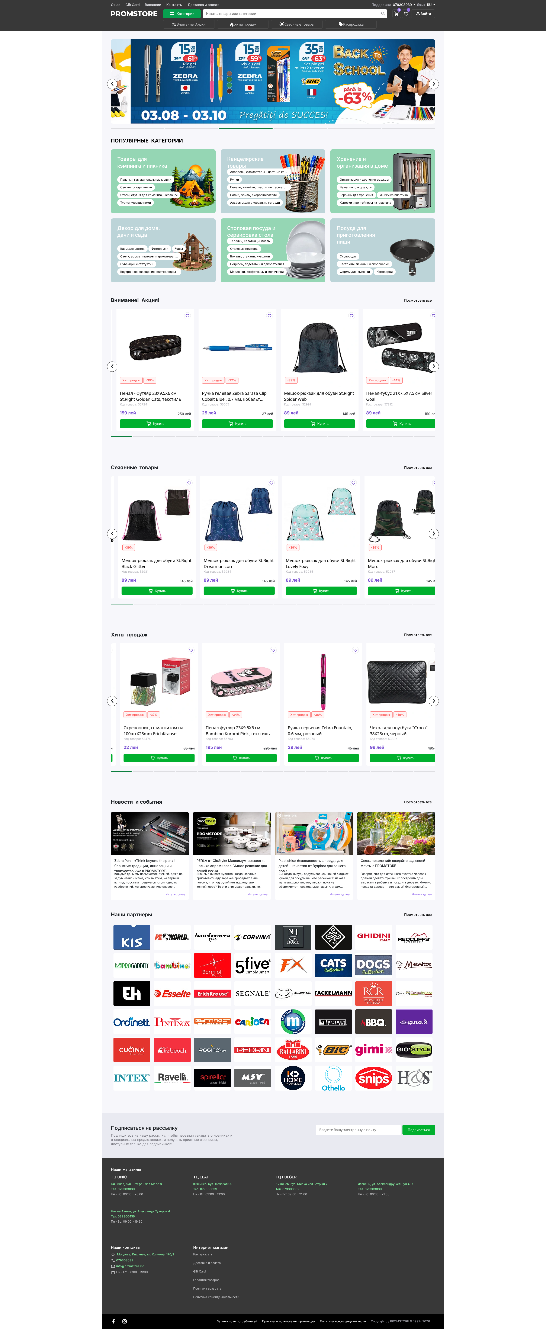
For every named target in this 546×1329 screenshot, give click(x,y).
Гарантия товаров (206, 1280)
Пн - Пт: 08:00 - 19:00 (132, 1272)
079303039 (124, 1260)
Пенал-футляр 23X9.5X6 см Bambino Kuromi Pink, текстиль (156, 730)
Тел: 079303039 (123, 1189)
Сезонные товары (299, 24)
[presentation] (112, 84)
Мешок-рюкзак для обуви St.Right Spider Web (239, 396)
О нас (115, 5)
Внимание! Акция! (191, 24)
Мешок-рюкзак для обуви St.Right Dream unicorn (157, 563)
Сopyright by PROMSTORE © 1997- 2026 (400, 1321)
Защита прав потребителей (237, 1321)
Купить (160, 423)
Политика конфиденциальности (216, 1297)
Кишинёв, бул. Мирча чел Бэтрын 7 (301, 1184)
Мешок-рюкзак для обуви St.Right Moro (321, 563)
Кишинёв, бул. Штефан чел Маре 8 (136, 1184)
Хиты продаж (245, 24)
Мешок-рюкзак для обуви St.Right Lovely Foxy (239, 563)
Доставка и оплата (203, 5)
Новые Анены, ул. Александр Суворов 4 (140, 1211)
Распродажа (353, 24)
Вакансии (153, 5)
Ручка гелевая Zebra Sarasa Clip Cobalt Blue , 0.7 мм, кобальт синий (154, 396)
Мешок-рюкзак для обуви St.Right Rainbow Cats (403, 563)
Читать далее (175, 894)
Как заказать (202, 1254)
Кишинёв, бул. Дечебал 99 (212, 1184)
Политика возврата (207, 1288)
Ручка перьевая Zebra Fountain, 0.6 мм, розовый (238, 730)
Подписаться (419, 1129)
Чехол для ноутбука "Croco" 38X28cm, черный (317, 730)
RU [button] (430, 5)
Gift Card (132, 5)
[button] (137, 128)
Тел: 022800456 (123, 1216)
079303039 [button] (403, 5)
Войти (426, 14)
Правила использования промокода (288, 1321)
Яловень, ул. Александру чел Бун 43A (386, 1184)
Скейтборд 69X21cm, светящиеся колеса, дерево (402, 396)
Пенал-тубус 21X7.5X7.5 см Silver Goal (319, 396)
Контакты (174, 5)
